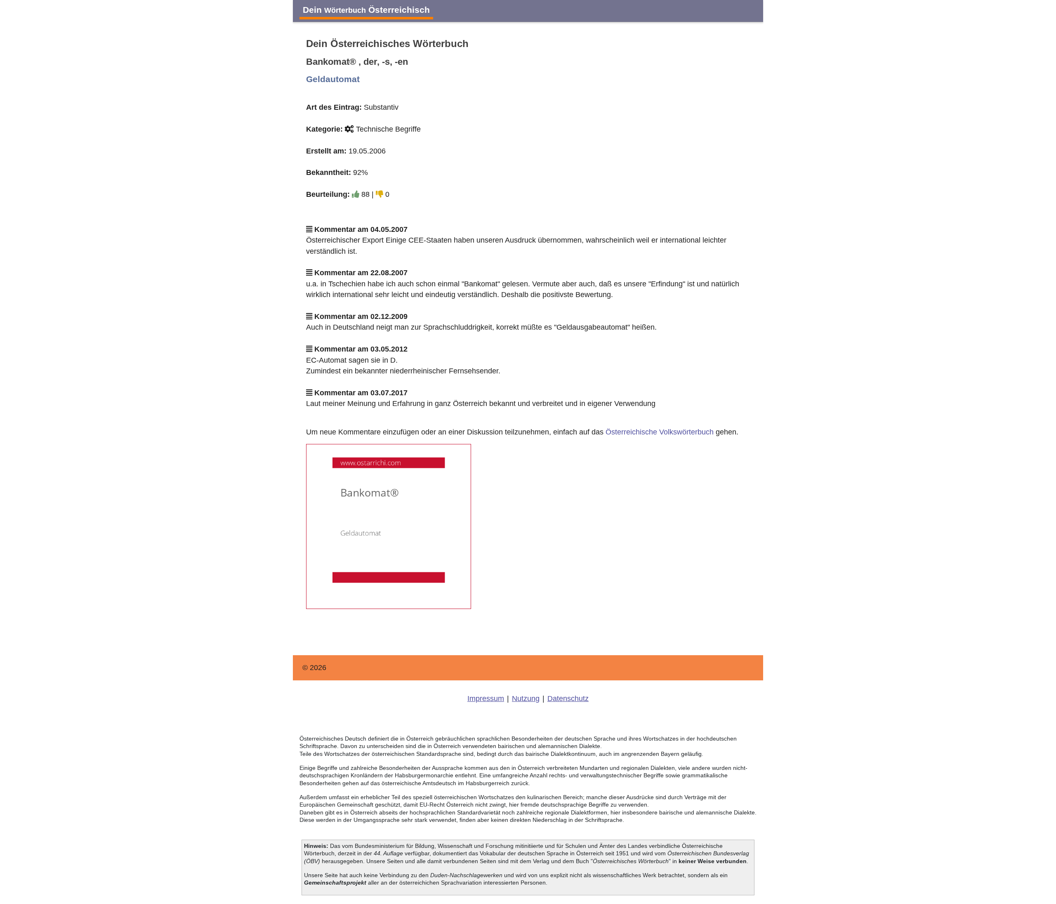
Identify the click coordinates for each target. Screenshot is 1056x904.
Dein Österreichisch (366, 9)
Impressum (485, 698)
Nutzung (526, 698)
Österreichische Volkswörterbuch (660, 432)
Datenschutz (568, 698)
